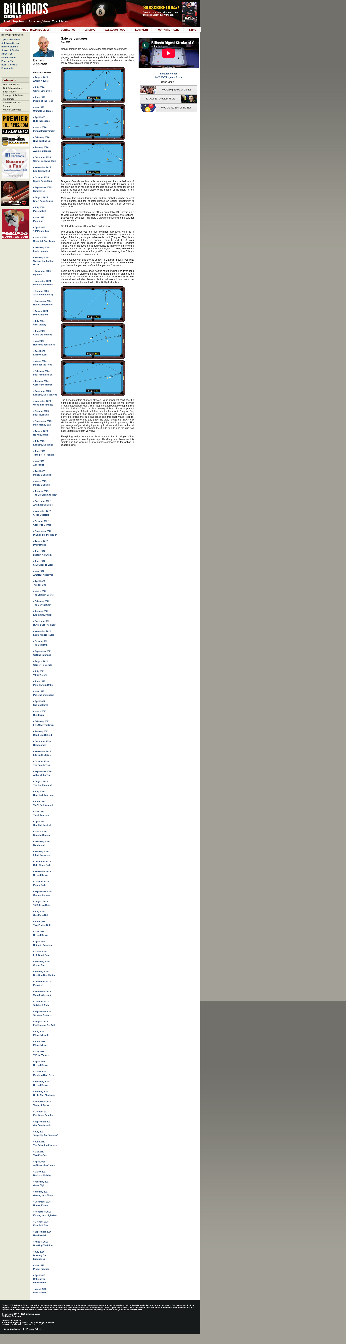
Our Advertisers (168, 30)
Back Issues (9, 91)
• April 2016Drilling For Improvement (40, 1279)
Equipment (141, 30)
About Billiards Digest (36, 30)
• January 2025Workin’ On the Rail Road (43, 261)
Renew (6, 106)
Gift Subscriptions (12, 88)
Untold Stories (9, 57)
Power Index (7, 68)
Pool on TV (7, 61)
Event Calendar (9, 64)
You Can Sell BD (11, 84)
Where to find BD (12, 102)
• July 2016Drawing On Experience (39, 1255)
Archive (90, 30)
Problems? (8, 99)
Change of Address (13, 95)
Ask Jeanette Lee (10, 43)
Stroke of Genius (10, 50)
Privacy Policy (33, 1329)
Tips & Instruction (10, 39)
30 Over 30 (6, 54)
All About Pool (115, 30)
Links (192, 30)
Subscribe (9, 80)
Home (8, 30)
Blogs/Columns (9, 46)
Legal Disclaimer (12, 1329)
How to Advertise (12, 109)
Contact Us (68, 30)
